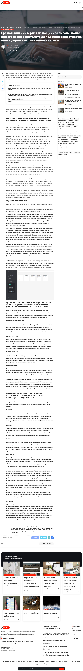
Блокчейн (76, 118)
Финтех (45, 609)
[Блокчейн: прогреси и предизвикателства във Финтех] (51, 603)
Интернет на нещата (63, 120)
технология (70, 146)
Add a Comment (14, 45)
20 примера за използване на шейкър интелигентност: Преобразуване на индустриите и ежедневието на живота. (11, 580)
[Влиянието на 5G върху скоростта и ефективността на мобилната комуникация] (31, 603)
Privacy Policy (34, 668)
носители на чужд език (41, 528)
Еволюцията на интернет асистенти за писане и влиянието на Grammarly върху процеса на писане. (29, 89)
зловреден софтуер (62, 128)
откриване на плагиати (35, 529)
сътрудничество (62, 146)
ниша (70, 137)
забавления (68, 126)
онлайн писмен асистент (23, 529)
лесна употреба (31, 528)
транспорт (60, 150)
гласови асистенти (70, 122)
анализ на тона (42, 526)
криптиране (70, 135)
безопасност (61, 122)
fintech (63, 118)
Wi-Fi (71, 118)
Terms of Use (41, 668)
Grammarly (9, 409)
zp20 (8, 45)
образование (75, 137)
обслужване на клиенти (63, 139)
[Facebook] (73, 2)
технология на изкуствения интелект (43, 531)
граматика (48, 526)
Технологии (77, 97)
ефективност (23, 528)
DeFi (59, 118)
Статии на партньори (69, 87)
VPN (68, 118)
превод (23, 531)
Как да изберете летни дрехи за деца (52, 628)
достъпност (61, 124)
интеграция (73, 133)
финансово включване (75, 152)
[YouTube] (76, 2)
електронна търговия (70, 124)
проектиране (72, 143)
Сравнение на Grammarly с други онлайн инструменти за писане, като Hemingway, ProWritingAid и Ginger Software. (28, 98)
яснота (18, 532)
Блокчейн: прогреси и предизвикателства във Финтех (50, 613)
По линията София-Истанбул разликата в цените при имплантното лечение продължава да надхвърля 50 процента (72, 93)
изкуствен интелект (63, 130)
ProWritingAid (9, 439)
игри (70, 128)
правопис (19, 531)
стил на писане (29, 531)
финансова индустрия (63, 152)
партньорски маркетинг (63, 141)
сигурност (60, 145)
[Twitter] (74, 2)
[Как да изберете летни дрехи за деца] (61, 86)
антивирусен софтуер (74, 120)
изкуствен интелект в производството (67, 131)
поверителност (74, 141)
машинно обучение (62, 137)
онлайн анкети (74, 139)
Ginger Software (10, 454)
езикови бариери (15, 528)
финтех (60, 154)
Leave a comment (47, 543)
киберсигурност (62, 135)
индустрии (60, 133)
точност (13, 532)
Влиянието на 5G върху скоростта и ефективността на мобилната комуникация (31, 613)
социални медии (68, 145)
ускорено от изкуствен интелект (72, 150)
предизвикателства (62, 143)
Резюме (10, 101)
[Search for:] (68, 77)
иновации (67, 133)
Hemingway (9, 425)
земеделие (75, 126)
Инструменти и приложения (7, 29)
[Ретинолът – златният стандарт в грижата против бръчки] (61, 110)
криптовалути (77, 135)
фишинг (65, 154)
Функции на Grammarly (13, 91)
